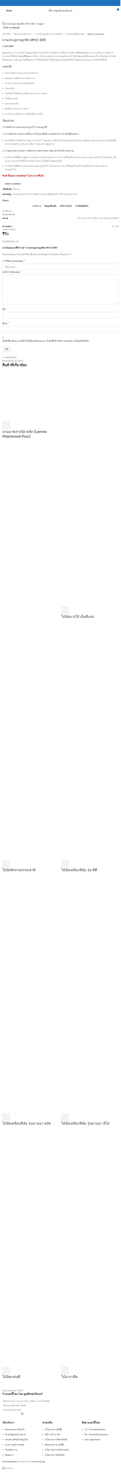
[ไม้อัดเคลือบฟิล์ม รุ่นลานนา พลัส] (31, 995)
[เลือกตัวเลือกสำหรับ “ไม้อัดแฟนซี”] (6, 1371)
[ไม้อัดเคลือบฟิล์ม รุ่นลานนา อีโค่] (90, 995)
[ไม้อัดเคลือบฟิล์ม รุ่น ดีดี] (90, 741)
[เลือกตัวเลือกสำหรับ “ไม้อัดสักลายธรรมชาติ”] (6, 864)
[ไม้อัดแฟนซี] (24, 1248)
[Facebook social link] (60, 3)
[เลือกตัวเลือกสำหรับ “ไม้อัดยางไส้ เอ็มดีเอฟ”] (65, 610)
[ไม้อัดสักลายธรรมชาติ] (31, 741)
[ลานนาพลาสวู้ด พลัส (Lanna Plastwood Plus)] (31, 395)
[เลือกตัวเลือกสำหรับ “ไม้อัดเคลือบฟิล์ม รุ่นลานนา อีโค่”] (65, 1117)
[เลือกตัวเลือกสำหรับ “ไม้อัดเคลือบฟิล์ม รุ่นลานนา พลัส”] (6, 1117)
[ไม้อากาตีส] (90, 1248)
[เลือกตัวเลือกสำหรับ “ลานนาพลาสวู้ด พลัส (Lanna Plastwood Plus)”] (6, 425)
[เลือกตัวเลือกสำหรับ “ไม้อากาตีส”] (65, 1371)
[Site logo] (60, 10)
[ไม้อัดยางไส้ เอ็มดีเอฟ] (90, 488)
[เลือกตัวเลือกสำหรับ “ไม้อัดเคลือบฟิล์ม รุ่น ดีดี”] (65, 864)
